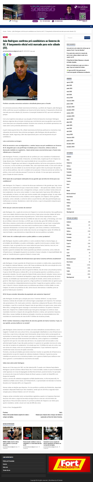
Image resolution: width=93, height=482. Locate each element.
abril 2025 (69, 131)
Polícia (5, 37)
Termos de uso (6, 470)
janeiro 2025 (70, 140)
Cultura (68, 166)
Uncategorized (70, 212)
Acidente (69, 157)
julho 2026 (69, 85)
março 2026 (70, 97)
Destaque (69, 169)
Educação (69, 175)
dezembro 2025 (70, 107)
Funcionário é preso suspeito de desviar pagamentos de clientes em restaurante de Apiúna (52, 443)
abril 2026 (69, 94)
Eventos (69, 181)
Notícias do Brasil (71, 193)
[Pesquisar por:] (75, 37)
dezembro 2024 (70, 144)
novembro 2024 (70, 147)
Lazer (68, 187)
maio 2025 (69, 128)
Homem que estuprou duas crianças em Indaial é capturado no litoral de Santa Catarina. (49, 414)
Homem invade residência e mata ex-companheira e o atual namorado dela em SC (32, 443)
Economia (69, 172)
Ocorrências (70, 196)
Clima (68, 160)
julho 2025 (69, 122)
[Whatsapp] (7, 54)
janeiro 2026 (70, 104)
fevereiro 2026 (70, 101)
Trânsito (69, 209)
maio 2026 (69, 91)
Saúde (68, 206)
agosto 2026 (70, 82)
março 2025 (70, 134)
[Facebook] (4, 54)
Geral (68, 184)
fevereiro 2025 (70, 137)
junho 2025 (69, 125)
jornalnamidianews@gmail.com (12, 51)
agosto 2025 (70, 119)
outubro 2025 (70, 113)
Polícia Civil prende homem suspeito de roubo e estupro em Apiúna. (16, 414)
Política (69, 203)
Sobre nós (5, 467)
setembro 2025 (70, 116)
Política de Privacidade (8, 461)
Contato (5, 464)
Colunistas (69, 163)
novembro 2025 (70, 110)
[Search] (91, 26)
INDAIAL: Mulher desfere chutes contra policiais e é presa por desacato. (11, 443)
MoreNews (52, 480)
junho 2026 (69, 88)
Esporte (69, 178)
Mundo (68, 190)
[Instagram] (10, 54)
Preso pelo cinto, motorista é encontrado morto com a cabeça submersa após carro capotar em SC (77, 55)
